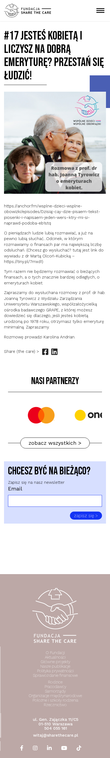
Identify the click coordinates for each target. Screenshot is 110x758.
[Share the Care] (27, 10)
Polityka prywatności (55, 670)
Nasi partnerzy (55, 381)
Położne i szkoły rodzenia (55, 700)
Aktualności (55, 657)
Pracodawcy (55, 686)
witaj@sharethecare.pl (55, 735)
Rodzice (55, 682)
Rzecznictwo (55, 704)
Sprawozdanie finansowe (55, 675)
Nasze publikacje (55, 666)
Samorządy (55, 691)
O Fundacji (55, 652)
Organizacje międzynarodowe (55, 695)
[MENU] (100, 10)
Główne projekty (55, 661)
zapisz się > (86, 515)
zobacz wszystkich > (55, 443)
